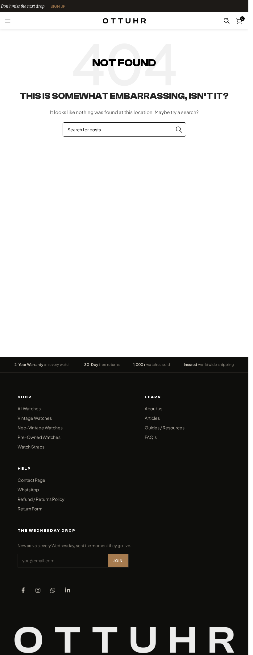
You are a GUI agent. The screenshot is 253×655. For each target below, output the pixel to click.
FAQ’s (151, 437)
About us (153, 408)
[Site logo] (124, 20)
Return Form (30, 508)
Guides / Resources (165, 427)
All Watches (29, 408)
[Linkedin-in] (67, 590)
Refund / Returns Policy (41, 499)
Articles (152, 418)
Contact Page (31, 480)
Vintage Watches (35, 418)
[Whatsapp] (52, 590)
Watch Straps (31, 446)
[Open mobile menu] (8, 21)
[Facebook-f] (23, 590)
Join (117, 561)
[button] (58, 6)
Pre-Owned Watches (39, 437)
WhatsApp (28, 489)
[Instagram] (38, 590)
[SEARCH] (179, 129)
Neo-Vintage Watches (40, 427)
